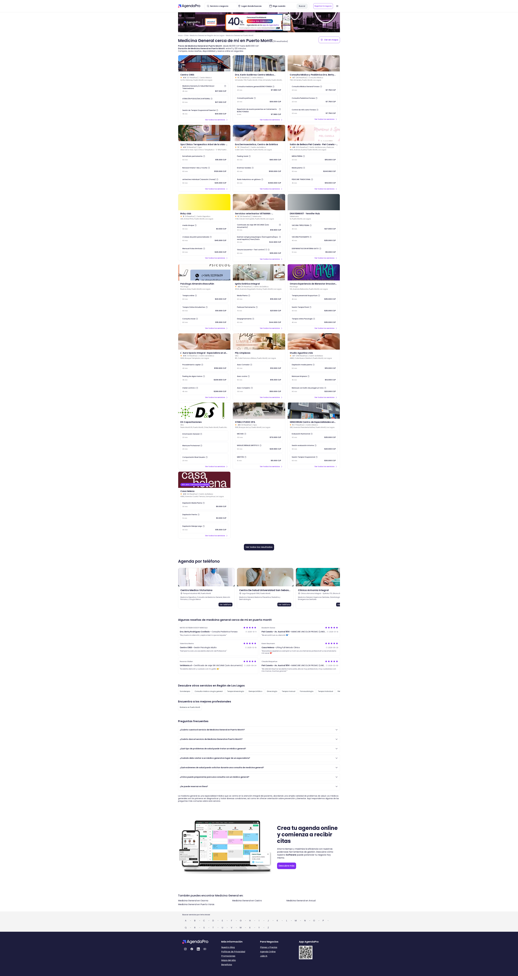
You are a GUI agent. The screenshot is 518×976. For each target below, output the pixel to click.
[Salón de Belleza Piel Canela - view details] (314, 133)
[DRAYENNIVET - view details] (314, 202)
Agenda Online (268, 951)
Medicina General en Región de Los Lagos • (207, 35)
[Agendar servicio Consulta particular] (259, 100)
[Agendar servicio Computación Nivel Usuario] (204, 459)
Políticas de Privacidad (233, 951)
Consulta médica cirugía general (209, 691)
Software (291, 854)
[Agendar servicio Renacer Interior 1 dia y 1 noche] (204, 169)
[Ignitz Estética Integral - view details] (259, 272)
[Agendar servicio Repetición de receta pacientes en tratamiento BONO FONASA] (259, 111)
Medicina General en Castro (247, 900)
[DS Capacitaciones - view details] (204, 411)
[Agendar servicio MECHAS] (259, 435)
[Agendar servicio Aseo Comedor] (259, 366)
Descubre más (286, 865)
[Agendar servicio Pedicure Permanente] (259, 309)
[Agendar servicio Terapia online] (204, 297)
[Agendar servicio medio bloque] (204, 227)
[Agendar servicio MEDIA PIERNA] (314, 158)
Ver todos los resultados (259, 547)
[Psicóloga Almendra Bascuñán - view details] (204, 272)
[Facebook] (192, 949)
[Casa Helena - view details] (204, 480)
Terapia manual (288, 691)
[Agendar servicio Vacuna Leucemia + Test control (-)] (259, 251)
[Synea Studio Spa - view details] (259, 411)
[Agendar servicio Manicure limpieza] (314, 378)
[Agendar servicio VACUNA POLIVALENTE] (314, 239)
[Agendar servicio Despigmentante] (259, 320)
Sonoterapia (185, 691)
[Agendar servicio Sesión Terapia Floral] (314, 309)
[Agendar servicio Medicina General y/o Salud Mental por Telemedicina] (204, 88)
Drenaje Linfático (255, 691)
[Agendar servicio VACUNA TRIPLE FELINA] (314, 227)
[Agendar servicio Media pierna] (314, 169)
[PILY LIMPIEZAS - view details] (259, 341)
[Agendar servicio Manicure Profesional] (204, 447)
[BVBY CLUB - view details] (204, 202)
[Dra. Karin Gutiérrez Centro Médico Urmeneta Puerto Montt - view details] (259, 63)
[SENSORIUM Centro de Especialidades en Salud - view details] (314, 411)
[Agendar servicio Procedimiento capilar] (204, 366)
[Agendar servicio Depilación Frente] (204, 516)
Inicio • (181, 35)
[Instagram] (185, 949)
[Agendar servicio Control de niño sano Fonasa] (314, 111)
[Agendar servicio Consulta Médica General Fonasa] (314, 88)
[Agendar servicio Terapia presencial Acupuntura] (314, 297)
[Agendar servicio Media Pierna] (259, 297)
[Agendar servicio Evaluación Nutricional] (314, 435)
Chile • (186, 35)
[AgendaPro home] (189, 6)
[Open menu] (337, 6)
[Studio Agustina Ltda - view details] (314, 341)
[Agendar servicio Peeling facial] (259, 158)
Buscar (302, 6)
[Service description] (225, 86)
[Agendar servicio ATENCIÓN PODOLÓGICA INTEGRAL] (204, 100)
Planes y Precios (268, 947)
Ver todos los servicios (215, 119)
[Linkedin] (198, 949)
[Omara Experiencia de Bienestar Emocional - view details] (314, 272)
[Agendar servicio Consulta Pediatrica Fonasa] (314, 100)
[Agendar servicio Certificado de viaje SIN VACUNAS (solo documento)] (259, 227)
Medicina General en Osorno (193, 900)
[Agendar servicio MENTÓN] (259, 459)
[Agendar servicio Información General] (204, 435)
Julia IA (263, 956)
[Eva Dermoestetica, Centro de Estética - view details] (259, 133)
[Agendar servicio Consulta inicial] (204, 320)
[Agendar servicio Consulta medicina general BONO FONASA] (259, 88)
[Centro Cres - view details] (204, 63)
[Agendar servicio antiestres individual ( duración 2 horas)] (204, 181)
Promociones (228, 956)
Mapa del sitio (228, 960)
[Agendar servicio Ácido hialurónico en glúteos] (259, 181)
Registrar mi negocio (323, 6)
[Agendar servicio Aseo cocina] (259, 378)
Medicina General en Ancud (301, 900)
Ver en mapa (331, 39)
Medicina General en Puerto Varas (196, 904)
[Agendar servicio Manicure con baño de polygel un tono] (314, 390)
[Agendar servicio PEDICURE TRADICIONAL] (314, 181)
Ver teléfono (225, 604)
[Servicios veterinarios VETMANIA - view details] (259, 202)
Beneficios (226, 964)
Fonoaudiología (306, 691)
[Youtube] (205, 949)
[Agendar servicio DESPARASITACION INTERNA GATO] (314, 250)
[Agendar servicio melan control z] (204, 390)
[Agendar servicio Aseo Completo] (259, 390)
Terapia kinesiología (235, 691)
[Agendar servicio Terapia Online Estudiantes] (204, 309)
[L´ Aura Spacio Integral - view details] (204, 341)
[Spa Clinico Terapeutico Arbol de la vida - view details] (204, 133)
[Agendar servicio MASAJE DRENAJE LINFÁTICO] (259, 447)
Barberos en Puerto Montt (190, 707)
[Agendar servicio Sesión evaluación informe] (314, 447)
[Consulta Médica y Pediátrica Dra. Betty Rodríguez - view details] (314, 63)
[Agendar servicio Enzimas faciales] (259, 169)
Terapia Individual (325, 691)
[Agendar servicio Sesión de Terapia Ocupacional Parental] (204, 112)
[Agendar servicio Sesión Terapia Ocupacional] (314, 459)
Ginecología (272, 691)
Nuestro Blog (228, 947)
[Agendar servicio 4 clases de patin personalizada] (204, 239)
